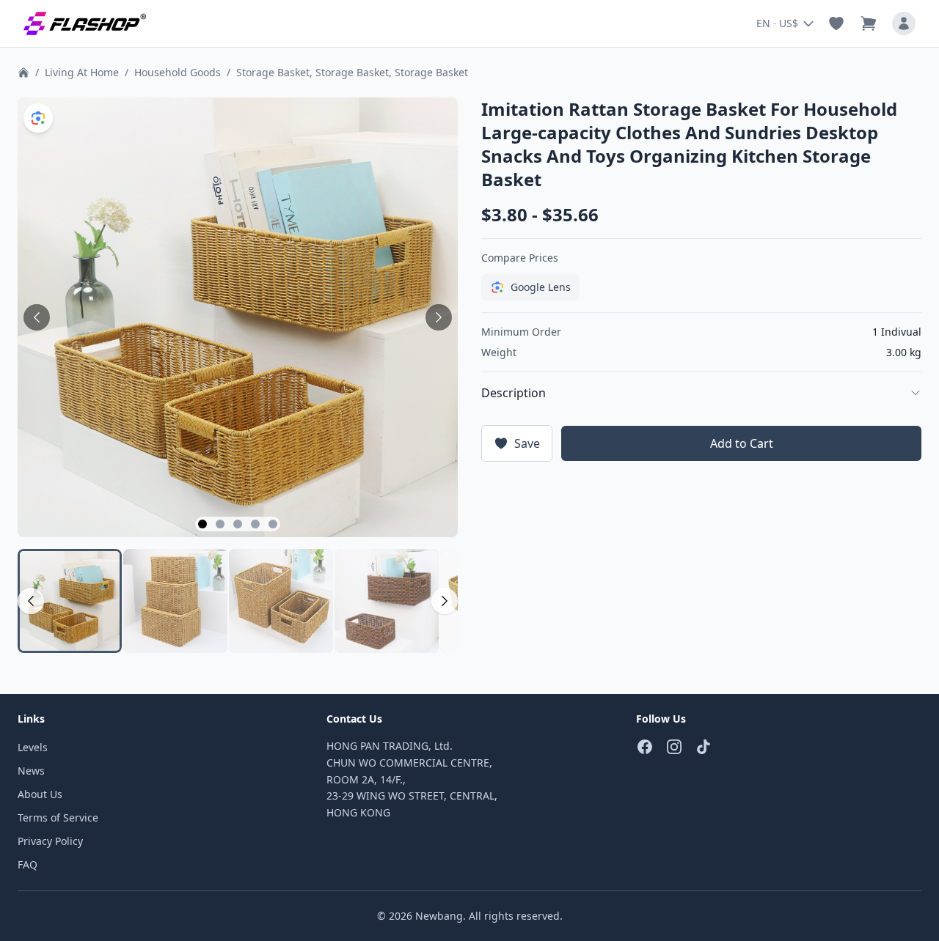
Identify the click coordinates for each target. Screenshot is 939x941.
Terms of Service (58, 817)
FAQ (27, 864)
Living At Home (82, 72)
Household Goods (177, 72)
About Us (40, 794)
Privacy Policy (50, 841)
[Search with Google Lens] (38, 118)
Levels (33, 747)
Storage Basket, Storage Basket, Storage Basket (352, 72)
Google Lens (541, 287)
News (31, 771)
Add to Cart (741, 443)
